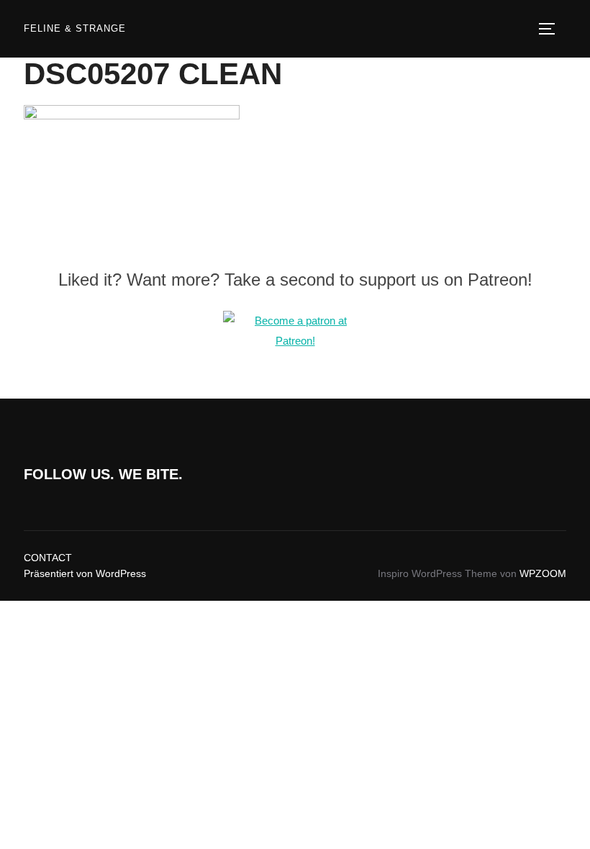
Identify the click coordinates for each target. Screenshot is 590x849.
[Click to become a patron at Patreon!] (295, 341)
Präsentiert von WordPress (85, 573)
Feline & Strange (75, 28)
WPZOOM (542, 573)
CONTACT (48, 557)
